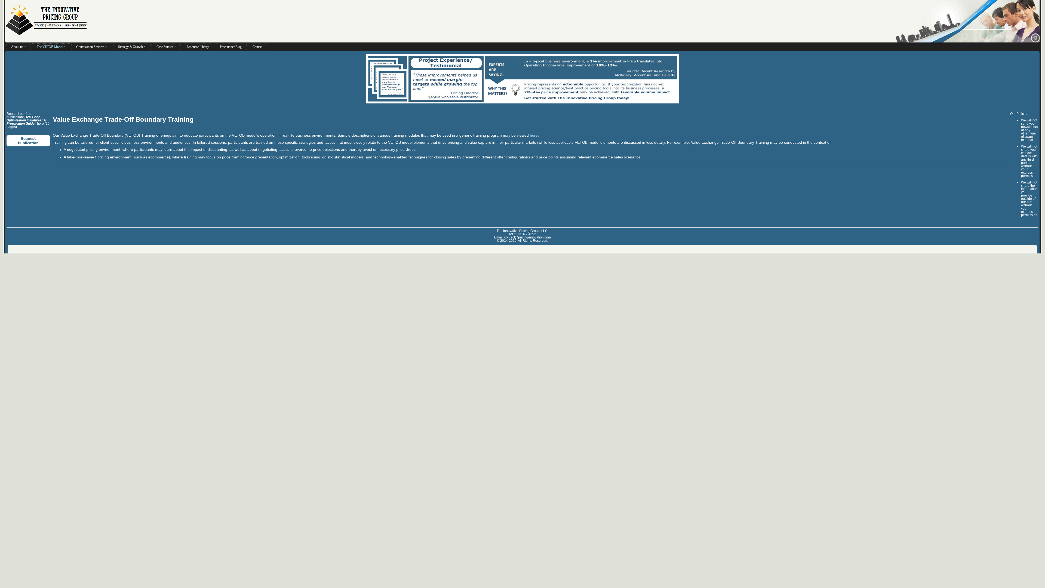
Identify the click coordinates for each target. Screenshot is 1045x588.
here (534, 135)
